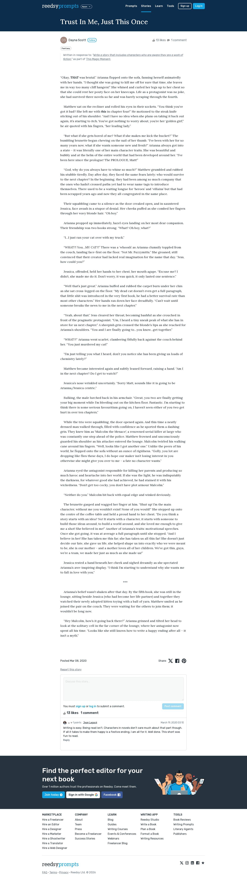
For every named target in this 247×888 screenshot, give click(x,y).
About (79, 819)
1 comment (178, 40)
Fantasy (66, 48)
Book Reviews (182, 819)
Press (78, 829)
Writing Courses (118, 829)
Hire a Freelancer (53, 819)
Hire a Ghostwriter (53, 838)
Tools (170, 6)
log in (92, 706)
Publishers (180, 833)
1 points (76, 722)
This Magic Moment (98, 59)
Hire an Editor (50, 824)
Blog (110, 819)
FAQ (44, 872)
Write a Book (148, 824)
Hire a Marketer (51, 833)
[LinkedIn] (192, 863)
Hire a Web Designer (54, 848)
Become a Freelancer (88, 833)
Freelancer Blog (118, 843)
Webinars (113, 838)
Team (78, 824)
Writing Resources (152, 838)
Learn (159, 6)
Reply (66, 740)
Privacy (64, 872)
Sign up (184, 6)
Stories (146, 6)
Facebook (110, 794)
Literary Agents (183, 829)
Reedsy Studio (150, 819)
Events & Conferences (122, 833)
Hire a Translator (52, 843)
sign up (80, 706)
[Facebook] (198, 863)
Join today (52, 794)
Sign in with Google (81, 794)
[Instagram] (187, 863)
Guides (112, 824)
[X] (182, 863)
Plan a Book (148, 829)
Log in (198, 6)
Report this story (70, 669)
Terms (53, 872)
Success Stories (85, 838)
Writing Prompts (183, 824)
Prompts (131, 6)
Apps (84, 6)
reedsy (60, 6)
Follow (92, 40)
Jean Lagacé (90, 722)
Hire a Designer (51, 829)
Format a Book (150, 833)
